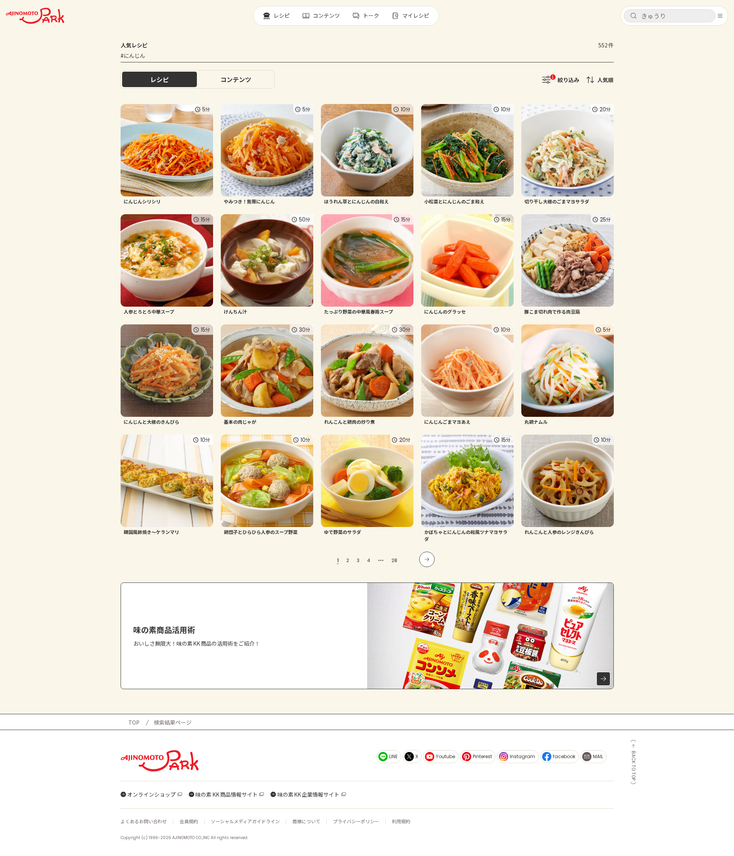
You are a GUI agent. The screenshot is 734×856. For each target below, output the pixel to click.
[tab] (235, 79)
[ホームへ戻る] (35, 16)
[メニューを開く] (720, 15)
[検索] (633, 16)
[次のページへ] (427, 559)
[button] (670, 15)
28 (394, 560)
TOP (133, 722)
